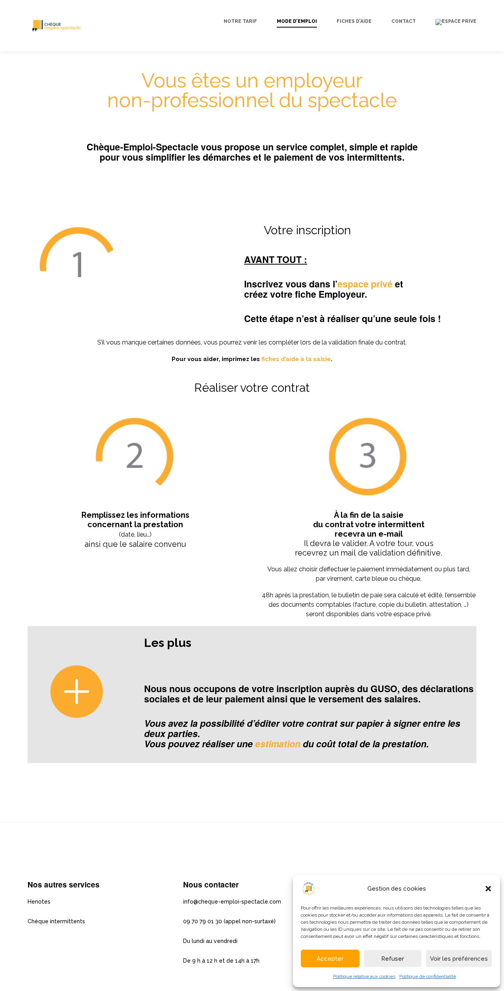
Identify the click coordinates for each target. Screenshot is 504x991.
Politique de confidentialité (427, 976)
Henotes (39, 901)
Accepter (330, 958)
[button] (488, 889)
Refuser (392, 958)
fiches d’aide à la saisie (296, 359)
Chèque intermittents (56, 921)
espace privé (365, 283)
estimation (277, 743)
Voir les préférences (459, 958)
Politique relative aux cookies (364, 976)
